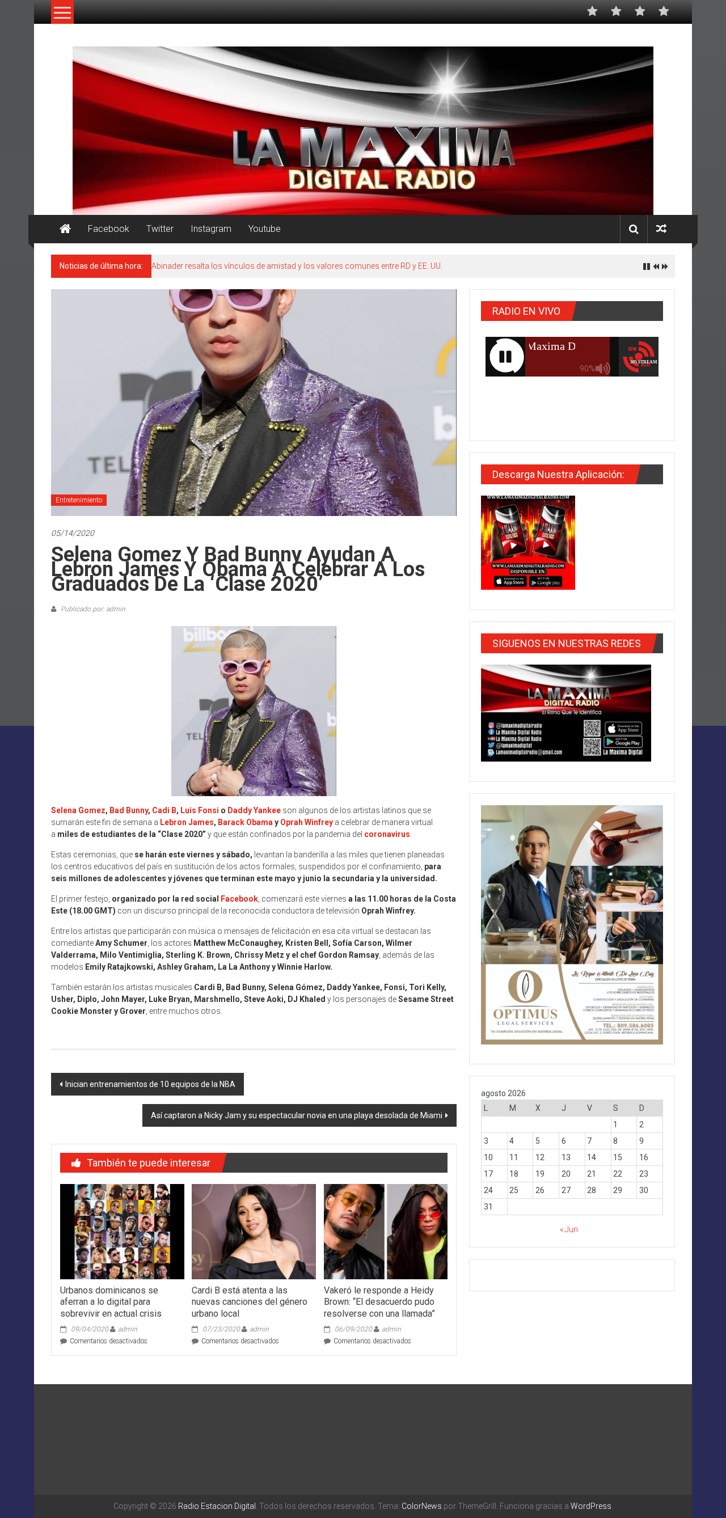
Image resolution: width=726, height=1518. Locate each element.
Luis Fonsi (199, 810)
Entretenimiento (79, 500)
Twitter (160, 228)
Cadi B (164, 810)
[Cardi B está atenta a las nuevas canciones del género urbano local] (253, 1231)
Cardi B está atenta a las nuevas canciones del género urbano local (249, 1302)
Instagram (211, 228)
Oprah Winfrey (306, 822)
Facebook (108, 228)
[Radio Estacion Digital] (65, 229)
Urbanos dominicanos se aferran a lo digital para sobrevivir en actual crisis (111, 1302)
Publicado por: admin (92, 609)
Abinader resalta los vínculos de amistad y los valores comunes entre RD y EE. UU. (296, 265)
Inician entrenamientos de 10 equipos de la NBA (150, 1084)
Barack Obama (245, 822)
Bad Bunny (128, 810)
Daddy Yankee (254, 810)
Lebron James (187, 822)
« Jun (569, 1229)
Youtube (264, 228)
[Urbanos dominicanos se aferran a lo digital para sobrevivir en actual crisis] (122, 1231)
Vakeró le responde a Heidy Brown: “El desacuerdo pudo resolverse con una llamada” (379, 1302)
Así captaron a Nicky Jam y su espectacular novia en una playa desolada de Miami (296, 1115)
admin (127, 1329)
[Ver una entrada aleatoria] (661, 229)
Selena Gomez (78, 810)
